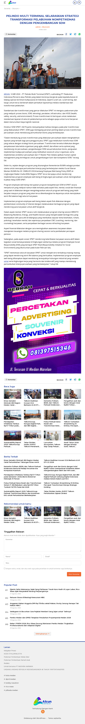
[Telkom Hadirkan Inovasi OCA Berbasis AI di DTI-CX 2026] (32, 394)
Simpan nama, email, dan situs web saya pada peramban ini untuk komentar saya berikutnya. (39, 569)
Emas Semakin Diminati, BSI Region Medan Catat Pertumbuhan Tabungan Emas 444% (12, 403)
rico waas (10, 687)
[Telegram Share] (75, 34)
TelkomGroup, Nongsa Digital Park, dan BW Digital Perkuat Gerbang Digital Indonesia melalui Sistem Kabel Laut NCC (32, 424)
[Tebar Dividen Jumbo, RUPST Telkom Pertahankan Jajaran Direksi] (32, 435)
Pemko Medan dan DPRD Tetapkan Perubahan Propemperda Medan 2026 (40, 618)
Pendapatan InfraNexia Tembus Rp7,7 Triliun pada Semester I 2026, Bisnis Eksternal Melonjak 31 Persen (12, 424)
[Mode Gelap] (75, 2)
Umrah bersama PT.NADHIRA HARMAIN (18, 666)
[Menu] (5, 2)
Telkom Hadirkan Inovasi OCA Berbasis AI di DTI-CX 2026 (32, 403)
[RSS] (43, 712)
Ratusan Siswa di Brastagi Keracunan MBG (27, 597)
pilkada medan (12, 690)
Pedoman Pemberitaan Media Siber (16, 657)
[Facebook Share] (66, 34)
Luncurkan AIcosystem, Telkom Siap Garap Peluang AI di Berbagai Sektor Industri (52, 445)
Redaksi (6, 663)
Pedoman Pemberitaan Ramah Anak (17, 660)
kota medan (11, 675)
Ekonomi (46, 27)
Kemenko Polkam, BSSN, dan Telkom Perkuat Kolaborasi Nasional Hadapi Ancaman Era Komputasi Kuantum (52, 403)
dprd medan (11, 679)
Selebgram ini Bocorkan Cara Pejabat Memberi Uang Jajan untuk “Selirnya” (40, 612)
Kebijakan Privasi (10, 651)
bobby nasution (12, 683)
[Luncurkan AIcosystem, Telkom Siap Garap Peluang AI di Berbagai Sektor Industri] (52, 435)
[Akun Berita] (11, 2)
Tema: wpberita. (54, 718)
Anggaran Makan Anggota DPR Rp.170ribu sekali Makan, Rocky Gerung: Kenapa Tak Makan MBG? (44, 604)
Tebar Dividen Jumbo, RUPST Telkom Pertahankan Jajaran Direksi (32, 445)
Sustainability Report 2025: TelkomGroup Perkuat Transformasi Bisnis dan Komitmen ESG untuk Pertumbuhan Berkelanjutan (12, 445)
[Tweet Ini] (70, 34)
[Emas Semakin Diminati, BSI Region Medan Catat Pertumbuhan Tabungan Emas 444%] (12, 394)
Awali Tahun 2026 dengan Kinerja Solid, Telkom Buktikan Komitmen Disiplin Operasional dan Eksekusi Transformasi (72, 445)
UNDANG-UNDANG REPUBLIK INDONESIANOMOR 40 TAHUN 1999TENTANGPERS (34, 669)
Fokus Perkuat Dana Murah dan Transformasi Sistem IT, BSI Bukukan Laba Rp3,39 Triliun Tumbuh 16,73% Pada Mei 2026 (52, 424)
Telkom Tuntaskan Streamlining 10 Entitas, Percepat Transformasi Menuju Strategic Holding (71, 424)
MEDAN (7, 94)
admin (38, 27)
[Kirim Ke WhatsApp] (79, 34)
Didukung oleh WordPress (34, 718)
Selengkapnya (42, 634)
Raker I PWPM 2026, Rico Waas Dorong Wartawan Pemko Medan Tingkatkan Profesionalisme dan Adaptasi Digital (41, 625)
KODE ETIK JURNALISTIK (13, 654)
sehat (6, 261)
